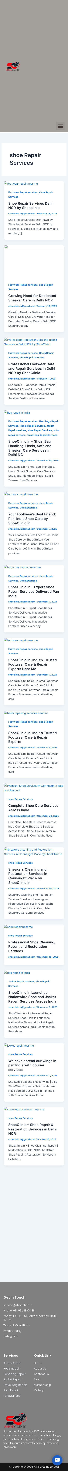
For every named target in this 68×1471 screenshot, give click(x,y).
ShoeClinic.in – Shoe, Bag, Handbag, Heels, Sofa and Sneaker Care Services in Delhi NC (30, 448)
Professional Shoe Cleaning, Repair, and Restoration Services (31, 946)
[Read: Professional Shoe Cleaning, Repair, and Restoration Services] (18, 926)
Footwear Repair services (23, 192)
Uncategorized (28, 507)
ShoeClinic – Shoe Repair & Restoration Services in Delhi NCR (32, 1129)
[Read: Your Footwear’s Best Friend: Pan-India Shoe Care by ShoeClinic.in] (21, 494)
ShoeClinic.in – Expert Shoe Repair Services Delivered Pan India (33, 591)
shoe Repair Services (32, 357)
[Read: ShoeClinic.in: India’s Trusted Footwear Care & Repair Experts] (26, 713)
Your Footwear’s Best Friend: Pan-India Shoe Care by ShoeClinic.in (32, 518)
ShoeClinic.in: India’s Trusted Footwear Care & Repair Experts (32, 737)
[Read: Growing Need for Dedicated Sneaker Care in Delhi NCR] (34, 261)
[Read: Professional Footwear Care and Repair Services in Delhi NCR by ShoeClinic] (34, 342)
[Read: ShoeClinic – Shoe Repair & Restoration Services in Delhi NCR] (24, 1109)
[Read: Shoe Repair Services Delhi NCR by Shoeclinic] (21, 183)
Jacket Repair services (21, 981)
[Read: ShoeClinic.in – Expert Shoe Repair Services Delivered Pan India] (22, 567)
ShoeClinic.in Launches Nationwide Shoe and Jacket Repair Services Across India (32, 996)
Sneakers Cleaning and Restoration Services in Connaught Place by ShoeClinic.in (27, 876)
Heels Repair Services (32, 425)
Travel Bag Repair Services (42, 435)
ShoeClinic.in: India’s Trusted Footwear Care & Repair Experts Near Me (32, 664)
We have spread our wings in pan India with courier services (32, 1065)
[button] (60, 126)
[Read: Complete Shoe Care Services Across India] (34, 788)
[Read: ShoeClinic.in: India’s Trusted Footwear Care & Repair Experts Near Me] (21, 640)
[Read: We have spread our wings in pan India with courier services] (19, 1045)
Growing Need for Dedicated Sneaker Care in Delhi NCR (32, 298)
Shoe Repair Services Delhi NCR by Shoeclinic (30, 205)
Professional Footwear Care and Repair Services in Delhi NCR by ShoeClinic (31, 368)
